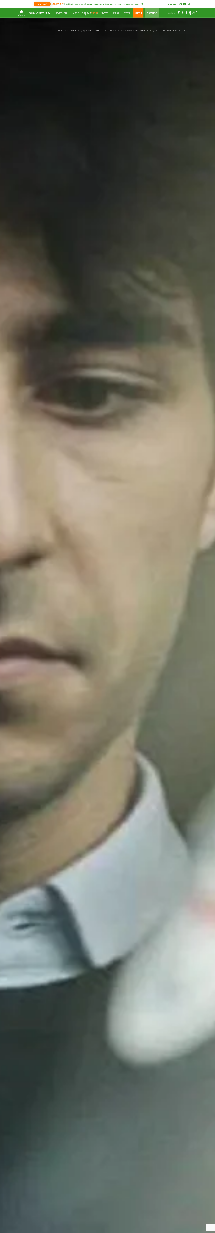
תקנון (137, 4)
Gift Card (69, 4)
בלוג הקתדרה (80, 4)
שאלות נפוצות (128, 4)
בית (185, 30)
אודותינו (89, 4)
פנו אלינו (118, 4)
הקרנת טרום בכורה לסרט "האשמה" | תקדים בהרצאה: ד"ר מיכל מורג (86, 30)
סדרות (177, 30)
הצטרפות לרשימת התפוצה (103, 4)
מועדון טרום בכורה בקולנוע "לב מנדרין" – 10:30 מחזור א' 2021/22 (144, 30)
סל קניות (57, 3)
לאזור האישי (42, 4)
